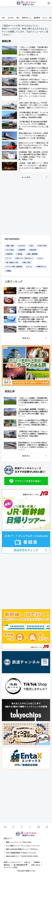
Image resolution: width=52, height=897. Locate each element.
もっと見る (26, 177)
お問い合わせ (35, 865)
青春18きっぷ (26, 18)
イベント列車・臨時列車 (14, 266)
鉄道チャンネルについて (12, 862)
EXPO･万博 (42, 245)
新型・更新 (10, 245)
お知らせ (27, 862)
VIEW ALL (26, 338)
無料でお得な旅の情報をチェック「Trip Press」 (22, 849)
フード (9, 258)
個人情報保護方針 (20, 865)
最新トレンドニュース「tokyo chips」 (19, 842)
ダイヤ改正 (10, 250)
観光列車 (33, 250)
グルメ (41, 258)
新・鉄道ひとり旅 (12, 262)
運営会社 (7, 865)
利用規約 (37, 862)
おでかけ (11, 18)
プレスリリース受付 (10, 867)
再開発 (9, 271)
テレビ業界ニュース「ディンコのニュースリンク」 (23, 846)
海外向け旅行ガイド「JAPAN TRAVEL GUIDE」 (22, 856)
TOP (3, 18)
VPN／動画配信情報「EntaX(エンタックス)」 (21, 853)
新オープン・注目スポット (25, 258)
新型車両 (37, 18)
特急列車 (9, 254)
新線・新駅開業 (32, 254)
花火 (17, 18)
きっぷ (44, 18)
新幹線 (20, 254)
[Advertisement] (26, 208)
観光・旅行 (26, 262)
